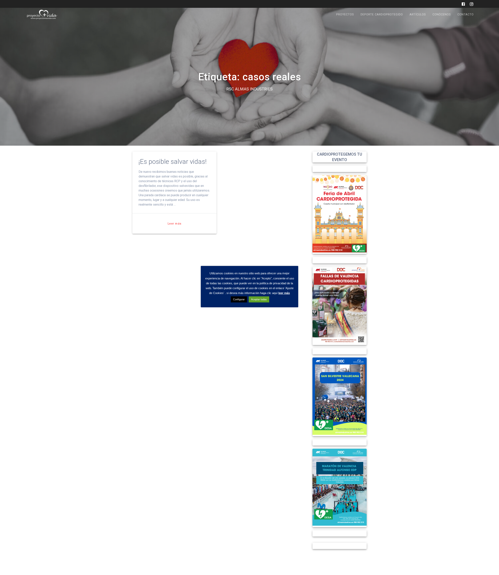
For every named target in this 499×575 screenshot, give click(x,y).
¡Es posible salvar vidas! (173, 161)
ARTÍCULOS (418, 14)
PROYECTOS (345, 14)
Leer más (174, 223)
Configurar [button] (239, 299)
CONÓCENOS (442, 14)
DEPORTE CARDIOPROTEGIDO (382, 14)
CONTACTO (465, 14)
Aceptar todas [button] (259, 299)
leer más (284, 292)
